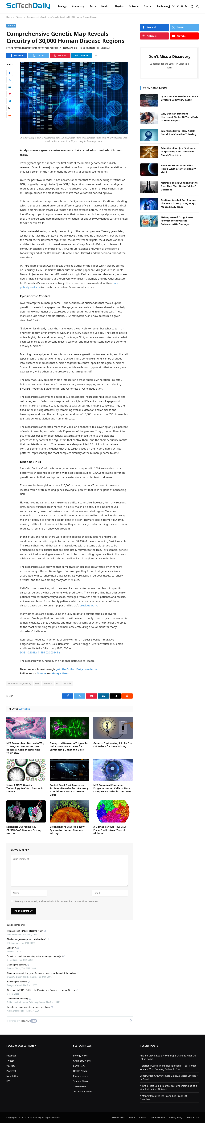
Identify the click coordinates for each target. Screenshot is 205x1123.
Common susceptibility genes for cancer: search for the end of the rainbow (41, 973)
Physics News (80, 1076)
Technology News (82, 1091)
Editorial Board (158, 1117)
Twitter (10, 1060)
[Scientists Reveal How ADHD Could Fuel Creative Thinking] (149, 135)
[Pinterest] (9, 94)
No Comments (89, 48)
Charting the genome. (17, 965)
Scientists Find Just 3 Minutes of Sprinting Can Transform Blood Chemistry (178, 151)
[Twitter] (9, 80)
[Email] (9, 108)
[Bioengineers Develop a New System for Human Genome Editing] (69, 811)
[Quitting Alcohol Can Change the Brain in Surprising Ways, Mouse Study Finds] (149, 204)
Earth (93, 6)
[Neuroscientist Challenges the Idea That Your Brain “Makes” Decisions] (149, 187)
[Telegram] (9, 101)
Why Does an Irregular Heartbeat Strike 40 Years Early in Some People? (179, 117)
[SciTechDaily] (28, 6)
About (132, 1117)
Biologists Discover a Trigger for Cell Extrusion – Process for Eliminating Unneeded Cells (69, 746)
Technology (163, 6)
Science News (80, 1081)
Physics (119, 6)
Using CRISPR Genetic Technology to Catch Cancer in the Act (24, 788)
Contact (143, 1117)
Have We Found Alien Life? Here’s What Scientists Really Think (178, 169)
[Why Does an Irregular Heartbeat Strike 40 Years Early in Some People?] (149, 118)
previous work (88, 605)
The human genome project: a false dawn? (26, 939)
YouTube (11, 1065)
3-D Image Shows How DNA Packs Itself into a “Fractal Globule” (109, 830)
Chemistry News (82, 1060)
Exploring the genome (17, 982)
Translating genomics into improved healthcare (28, 1007)
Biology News (80, 1055)
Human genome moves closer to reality (25, 931)
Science (134, 6)
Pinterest (11, 1070)
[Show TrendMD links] (130, 1020)
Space (147, 6)
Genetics (48, 683)
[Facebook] (9, 73)
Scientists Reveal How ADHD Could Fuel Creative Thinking (178, 132)
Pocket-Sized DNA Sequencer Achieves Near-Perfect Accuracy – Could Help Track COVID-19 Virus (69, 789)
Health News (80, 1070)
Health (105, 6)
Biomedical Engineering (19, 683)
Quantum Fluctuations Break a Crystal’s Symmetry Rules (179, 98)
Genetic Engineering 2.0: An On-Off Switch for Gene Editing (112, 744)
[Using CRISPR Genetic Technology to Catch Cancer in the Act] (26, 770)
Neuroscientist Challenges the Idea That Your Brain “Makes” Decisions (179, 186)
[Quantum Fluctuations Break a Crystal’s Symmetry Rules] (149, 100)
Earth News (79, 1065)
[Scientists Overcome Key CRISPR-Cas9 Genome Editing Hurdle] (26, 811)
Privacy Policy (175, 1117)
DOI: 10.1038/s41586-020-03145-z (40, 652)
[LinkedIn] (9, 87)
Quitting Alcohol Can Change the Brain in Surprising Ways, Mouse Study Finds (178, 203)
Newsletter (12, 1076)
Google (41, 673)
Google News (60, 673)
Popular (68, 683)
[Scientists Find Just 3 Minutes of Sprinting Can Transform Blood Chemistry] (149, 152)
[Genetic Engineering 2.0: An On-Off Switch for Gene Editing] (113, 728)
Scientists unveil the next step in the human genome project (35, 956)
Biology (62, 6)
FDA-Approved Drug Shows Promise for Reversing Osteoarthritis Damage (177, 221)
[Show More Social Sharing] (96, 55)
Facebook (11, 1055)
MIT (58, 683)
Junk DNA (11, 948)
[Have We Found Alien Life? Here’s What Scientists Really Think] (149, 169)
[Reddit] (9, 115)
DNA (37, 683)
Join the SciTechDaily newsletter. (77, 669)
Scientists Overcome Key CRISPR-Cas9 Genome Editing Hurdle (23, 830)
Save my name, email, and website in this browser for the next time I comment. (57, 901)
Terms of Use (192, 1117)
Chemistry (78, 6)
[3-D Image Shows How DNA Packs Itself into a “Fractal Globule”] (113, 811)
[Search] (197, 6)
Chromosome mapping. (18, 998)
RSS (8, 1081)
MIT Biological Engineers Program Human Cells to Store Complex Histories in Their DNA (112, 788)
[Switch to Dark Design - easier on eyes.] (192, 6)
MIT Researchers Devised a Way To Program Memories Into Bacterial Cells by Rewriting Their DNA (25, 747)
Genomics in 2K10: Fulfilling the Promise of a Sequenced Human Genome (41, 990)
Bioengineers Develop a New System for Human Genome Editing (67, 830)
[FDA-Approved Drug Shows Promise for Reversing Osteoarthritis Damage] (149, 221)
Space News (79, 1086)
